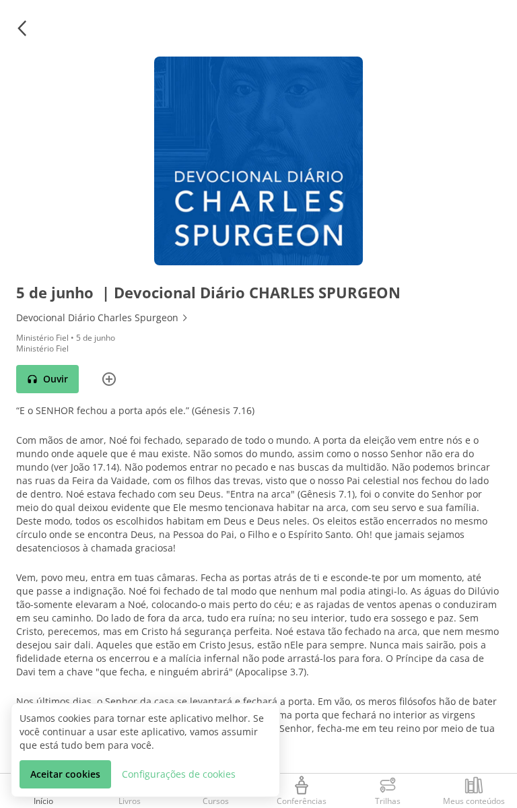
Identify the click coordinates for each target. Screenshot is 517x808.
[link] (258, 318)
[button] (21, 28)
